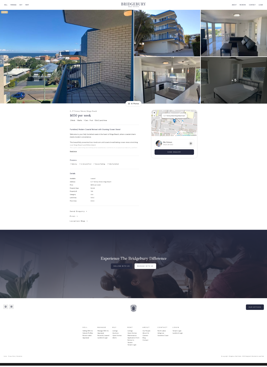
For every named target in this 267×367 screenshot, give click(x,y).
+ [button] (154, 112)
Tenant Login (132, 345)
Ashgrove (161, 333)
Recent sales (87, 335)
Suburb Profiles (88, 333)
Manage (13, 5)
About (234, 5)
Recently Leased (103, 335)
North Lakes (162, 331)
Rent (27, 5)
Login (261, 5)
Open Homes (132, 333)
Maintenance (132, 335)
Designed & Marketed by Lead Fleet (254, 356)
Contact (252, 5)
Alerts (115, 338)
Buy (21, 5)
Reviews (243, 5)
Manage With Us (103, 331)
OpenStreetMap (186, 135)
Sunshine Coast (163, 335)
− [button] (154, 116)
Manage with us (145, 266)
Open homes (117, 335)
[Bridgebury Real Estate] (133, 5)
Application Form (133, 338)
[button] (74, 216)
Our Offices (255, 307)
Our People (146, 331)
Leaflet (178, 135)
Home (5, 356)
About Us (146, 333)
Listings (115, 331)
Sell (5, 5)
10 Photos (134, 103)
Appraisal (86, 338)
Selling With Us (88, 331)
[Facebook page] (5, 306)
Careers (145, 335)
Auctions (116, 333)
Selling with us (122, 266)
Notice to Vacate (131, 341)
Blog (144, 338)
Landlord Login (103, 338)
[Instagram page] (11, 306)
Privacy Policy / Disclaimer (15, 356)
